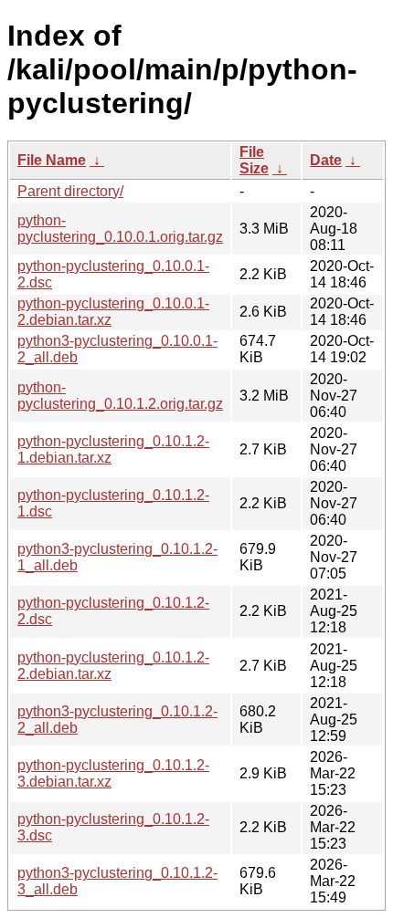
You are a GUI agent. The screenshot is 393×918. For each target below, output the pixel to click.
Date (326, 160)
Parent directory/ (70, 191)
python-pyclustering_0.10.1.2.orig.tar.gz (120, 396)
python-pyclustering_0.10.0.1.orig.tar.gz (120, 229)
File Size (254, 160)
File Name (51, 160)
